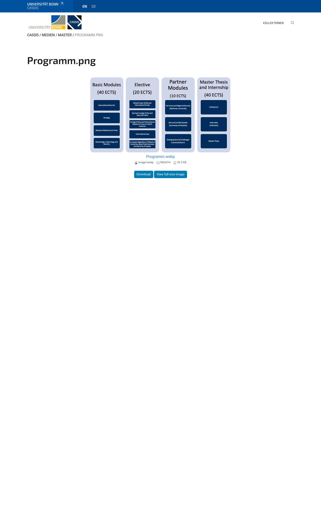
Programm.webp (160, 156)
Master (65, 35)
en (84, 6)
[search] (291, 25)
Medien (48, 35)
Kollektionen (273, 23)
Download (144, 174)
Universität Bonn (42, 4)
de (94, 6)
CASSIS (33, 35)
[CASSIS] (54, 22)
